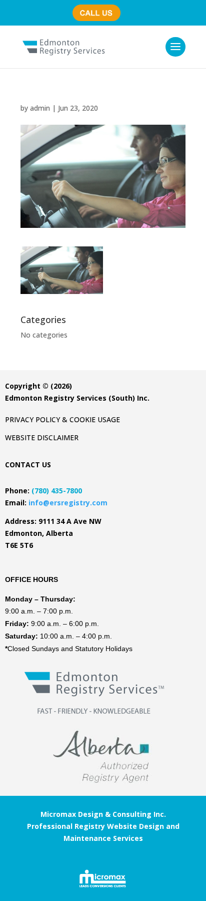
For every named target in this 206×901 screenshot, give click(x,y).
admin (40, 108)
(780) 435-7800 (99, 8)
